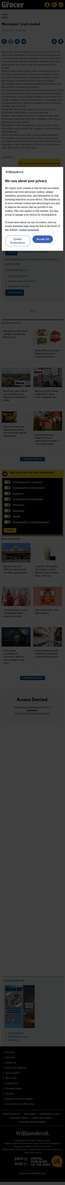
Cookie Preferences (17, 240)
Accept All (42, 239)
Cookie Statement (29, 230)
